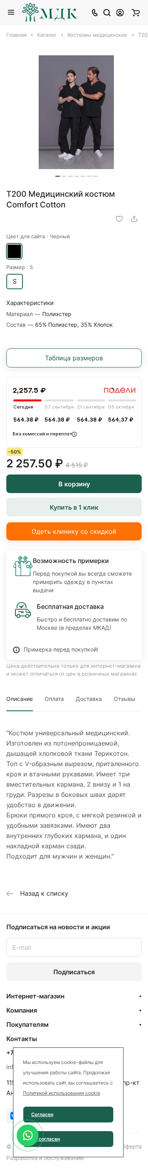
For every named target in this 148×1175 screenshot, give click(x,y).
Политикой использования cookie (61, 1093)
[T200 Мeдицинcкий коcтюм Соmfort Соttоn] (76, 112)
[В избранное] (119, 219)
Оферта (131, 1146)
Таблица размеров (74, 358)
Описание (19, 698)
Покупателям (27, 1024)
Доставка (89, 698)
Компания (21, 1010)
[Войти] (120, 12)
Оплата (54, 698)
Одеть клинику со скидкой (74, 531)
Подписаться (74, 972)
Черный (14, 251)
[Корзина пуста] (135, 12)
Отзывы (124, 698)
